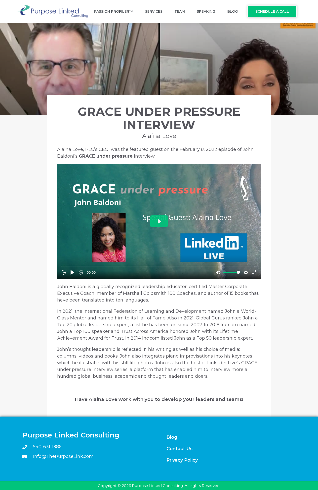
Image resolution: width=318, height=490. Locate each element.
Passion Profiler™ (113, 11)
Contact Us (179, 448)
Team (179, 11)
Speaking (206, 11)
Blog (232, 11)
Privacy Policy (182, 460)
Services (153, 11)
